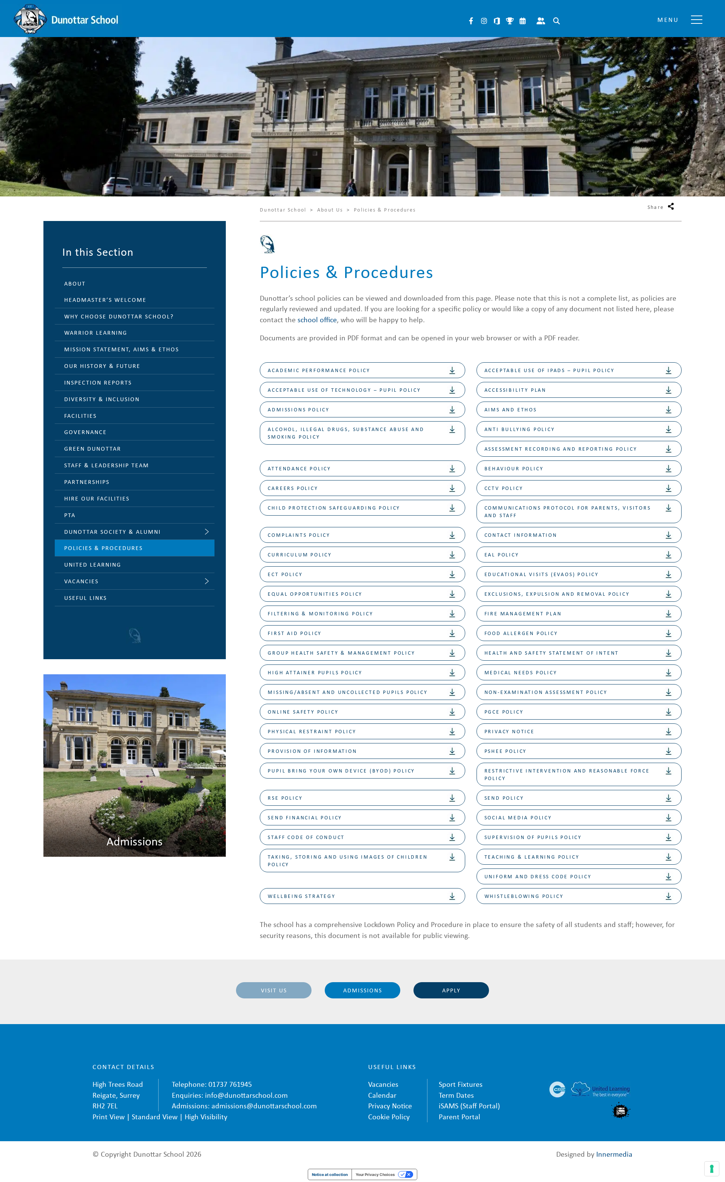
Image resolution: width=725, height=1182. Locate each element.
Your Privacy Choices (375, 1174)
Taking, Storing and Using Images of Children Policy (347, 860)
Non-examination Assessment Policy (546, 691)
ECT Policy (285, 574)
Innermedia (614, 1154)
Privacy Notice (509, 731)
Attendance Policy (299, 468)
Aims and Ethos (510, 409)
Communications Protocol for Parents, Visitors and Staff (567, 511)
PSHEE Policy (505, 750)
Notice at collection (330, 1174)
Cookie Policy (389, 1116)
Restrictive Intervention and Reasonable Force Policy (567, 774)
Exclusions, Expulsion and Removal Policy (557, 593)
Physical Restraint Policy (312, 731)
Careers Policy (293, 487)
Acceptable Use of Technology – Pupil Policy (344, 389)
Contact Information (520, 534)
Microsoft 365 (497, 21)
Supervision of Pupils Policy (533, 837)
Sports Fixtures (510, 21)
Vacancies (383, 1084)
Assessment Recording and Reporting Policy (560, 448)
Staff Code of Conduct (306, 837)
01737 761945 (230, 1084)
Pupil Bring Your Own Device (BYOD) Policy (341, 770)
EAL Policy (501, 554)
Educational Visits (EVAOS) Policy (541, 574)
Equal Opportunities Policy (315, 593)
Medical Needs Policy (520, 672)
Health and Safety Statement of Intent (551, 652)
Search (556, 21)
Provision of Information (312, 750)
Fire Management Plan (523, 613)
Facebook (471, 21)
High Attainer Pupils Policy (315, 672)
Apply (451, 990)
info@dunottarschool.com (246, 1095)
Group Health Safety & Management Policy (341, 652)
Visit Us (274, 990)
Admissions (362, 990)
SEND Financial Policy (305, 817)
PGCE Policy (504, 711)
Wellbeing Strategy (301, 895)
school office (317, 319)
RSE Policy (285, 797)
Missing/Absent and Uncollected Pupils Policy (347, 691)
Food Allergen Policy (521, 633)
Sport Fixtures (461, 1084)
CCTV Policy (503, 487)
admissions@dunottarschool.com (264, 1105)
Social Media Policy (518, 817)
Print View (109, 1116)
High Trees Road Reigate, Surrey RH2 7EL (118, 1095)
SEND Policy (504, 797)
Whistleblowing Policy (524, 895)
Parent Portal (541, 21)
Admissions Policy (299, 409)
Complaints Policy (299, 534)
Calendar (523, 21)
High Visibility (206, 1116)
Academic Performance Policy (319, 370)
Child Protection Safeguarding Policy (334, 507)
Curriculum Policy (300, 554)
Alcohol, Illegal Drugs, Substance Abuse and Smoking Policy (346, 432)
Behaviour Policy (514, 468)
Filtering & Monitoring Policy (320, 613)
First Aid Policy (295, 633)
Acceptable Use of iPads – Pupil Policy (549, 370)
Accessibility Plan (515, 389)
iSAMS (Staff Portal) (469, 1105)
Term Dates (456, 1095)
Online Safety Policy (303, 711)
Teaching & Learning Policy (532, 856)
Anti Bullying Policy (519, 429)
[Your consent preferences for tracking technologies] (712, 1169)
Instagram (484, 21)
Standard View (154, 1116)
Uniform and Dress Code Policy (538, 876)
